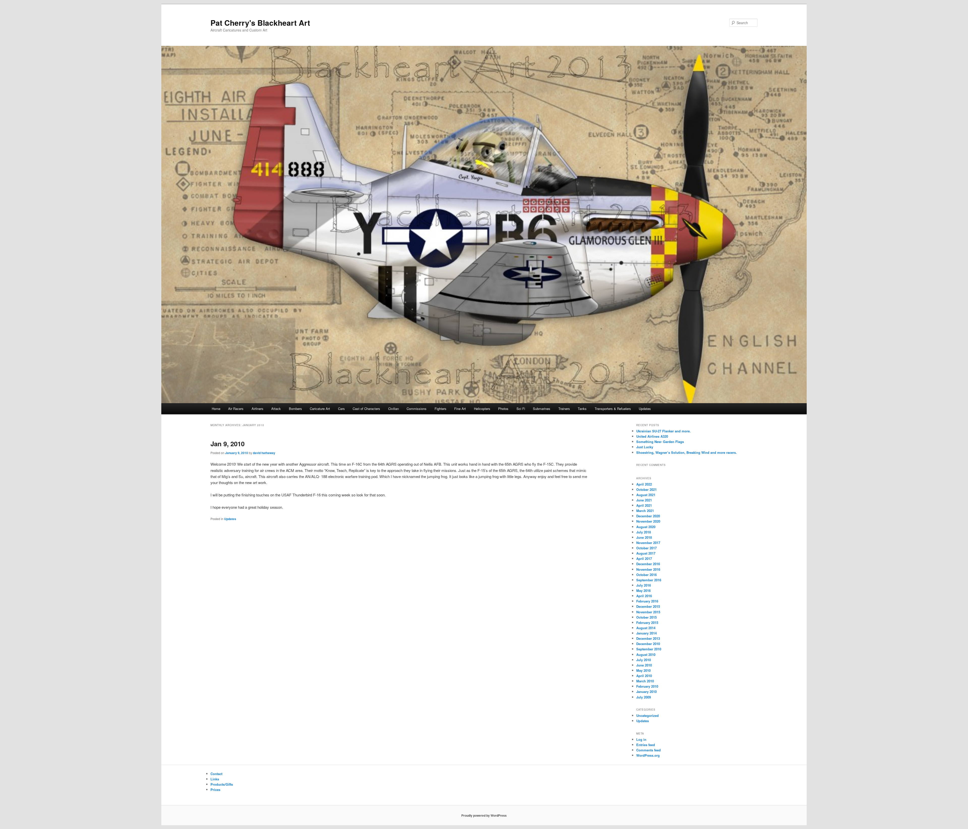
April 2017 (644, 558)
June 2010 (644, 665)
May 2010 (643, 670)
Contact (216, 773)
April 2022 (644, 484)
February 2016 (647, 601)
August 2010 (645, 654)
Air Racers (236, 408)
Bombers (295, 408)
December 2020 (648, 516)
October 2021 (646, 489)
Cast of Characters (366, 408)
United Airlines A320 (652, 436)
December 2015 (648, 606)
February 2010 (647, 686)
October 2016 (646, 574)
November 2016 (648, 569)
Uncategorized (647, 715)
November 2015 (648, 612)
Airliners (257, 408)
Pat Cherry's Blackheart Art (260, 22)
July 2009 (643, 697)
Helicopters (482, 408)
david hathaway (264, 453)
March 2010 (645, 681)
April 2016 (644, 595)
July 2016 (643, 585)
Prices (215, 789)
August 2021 (645, 494)
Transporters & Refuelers (613, 408)
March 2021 (645, 510)
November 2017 (648, 542)
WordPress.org (648, 755)
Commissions (417, 408)
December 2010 (648, 643)
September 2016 (648, 580)
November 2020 (648, 521)
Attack (276, 408)
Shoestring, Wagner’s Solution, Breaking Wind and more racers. (686, 452)
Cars (341, 408)
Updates (645, 408)
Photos (503, 408)
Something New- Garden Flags (660, 441)
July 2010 (643, 659)
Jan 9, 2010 (227, 443)
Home (216, 408)
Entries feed (645, 744)
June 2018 (644, 537)
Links (214, 779)
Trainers (564, 408)
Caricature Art (320, 408)
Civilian (393, 408)
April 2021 (644, 505)
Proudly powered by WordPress (484, 815)
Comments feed (648, 750)
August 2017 (645, 553)
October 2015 (646, 617)
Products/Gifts (221, 784)
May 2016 (643, 590)
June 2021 (644, 500)
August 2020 (645, 526)
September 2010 (648, 649)
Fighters (440, 408)
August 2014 (645, 627)
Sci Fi (521, 408)
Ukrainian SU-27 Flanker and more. (663, 431)
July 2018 (643, 532)
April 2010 (644, 675)
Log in (641, 739)
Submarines (541, 408)
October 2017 (646, 548)
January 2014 (646, 633)
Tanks (582, 408)
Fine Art (460, 408)
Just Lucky (644, 446)
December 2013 (648, 638)
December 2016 (648, 563)
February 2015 (647, 622)
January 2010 (646, 691)
